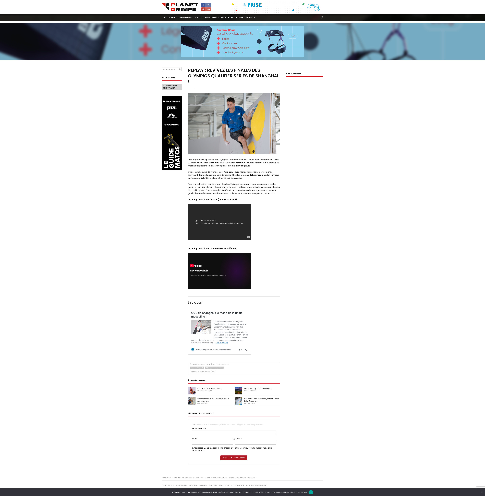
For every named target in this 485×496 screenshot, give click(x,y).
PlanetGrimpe (168, 485)
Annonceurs (181, 485)
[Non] (482, 492)
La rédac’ (203, 485)
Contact (193, 485)
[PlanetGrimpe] (180, 7)
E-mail (238, 439)
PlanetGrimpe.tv (247, 17)
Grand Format (186, 17)
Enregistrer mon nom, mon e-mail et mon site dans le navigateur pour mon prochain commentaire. (232, 449)
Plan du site (239, 485)
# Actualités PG (197, 368)
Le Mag (171, 17)
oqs (213, 372)
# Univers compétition (214, 368)
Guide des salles (229, 17)
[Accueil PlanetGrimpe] (164, 17)
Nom (194, 439)
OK (311, 492)
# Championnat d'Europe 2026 (170, 86)
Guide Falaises (212, 17)
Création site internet (256, 485)
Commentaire (199, 429)
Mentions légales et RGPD (220, 485)
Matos (198, 17)
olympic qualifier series (200, 372)
